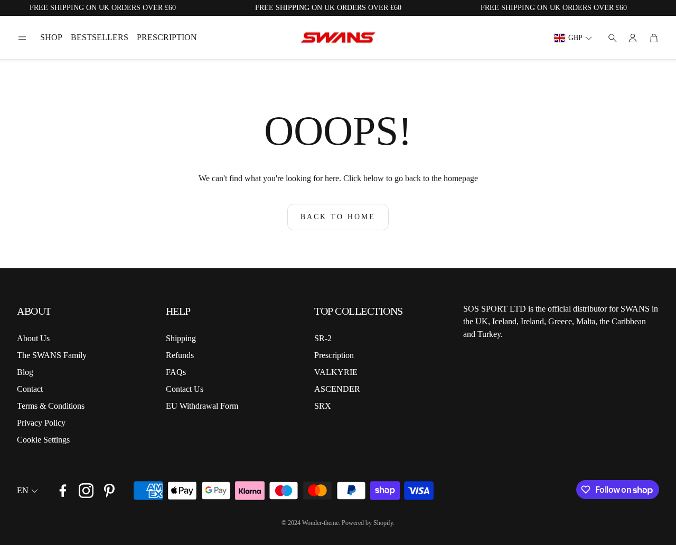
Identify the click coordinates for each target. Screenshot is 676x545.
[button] (22, 38)
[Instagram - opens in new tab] (86, 490)
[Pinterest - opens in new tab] (109, 490)
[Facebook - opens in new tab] (62, 490)
